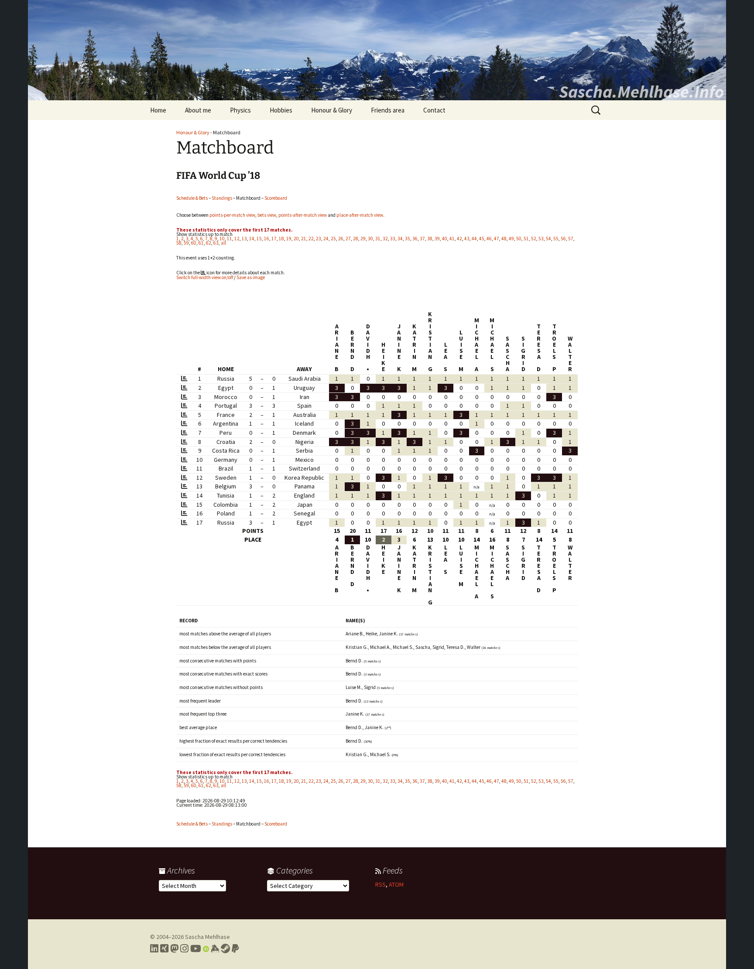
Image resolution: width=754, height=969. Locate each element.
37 (422, 238)
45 (481, 238)
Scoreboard (275, 198)
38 (429, 238)
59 (186, 243)
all (223, 243)
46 (489, 238)
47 (496, 238)
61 (201, 243)
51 (526, 238)
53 (541, 238)
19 (288, 238)
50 (518, 238)
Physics (240, 110)
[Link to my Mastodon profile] (174, 948)
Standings (222, 198)
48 (504, 238)
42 (459, 238)
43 (467, 238)
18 (281, 238)
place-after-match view (359, 215)
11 (229, 238)
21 (303, 238)
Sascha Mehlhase (207, 937)
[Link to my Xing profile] (164, 948)
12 (237, 238)
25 (333, 238)
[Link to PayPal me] (235, 948)
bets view (266, 215)
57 (570, 238)
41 (452, 238)
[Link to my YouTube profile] (195, 948)
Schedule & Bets (192, 198)
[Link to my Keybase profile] (215, 948)
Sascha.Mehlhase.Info (641, 91)
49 (511, 238)
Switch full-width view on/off (204, 277)
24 (326, 238)
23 (318, 238)
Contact (434, 110)
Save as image (250, 277)
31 (377, 238)
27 (348, 238)
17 (274, 238)
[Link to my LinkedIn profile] (154, 948)
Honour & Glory (331, 110)
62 (208, 243)
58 (179, 243)
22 (311, 238)
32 (385, 238)
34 (400, 238)
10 (222, 238)
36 (415, 238)
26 (340, 238)
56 (563, 238)
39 (437, 238)
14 (251, 238)
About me (198, 110)
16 (266, 238)
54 (548, 238)
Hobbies (281, 110)
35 (407, 238)
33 (392, 238)
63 (216, 243)
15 (259, 238)
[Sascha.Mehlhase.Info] (377, 50)
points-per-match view (232, 215)
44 (474, 238)
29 (363, 238)
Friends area (387, 110)
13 (244, 238)
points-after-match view (302, 215)
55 (556, 238)
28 (355, 238)
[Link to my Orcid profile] (206, 948)
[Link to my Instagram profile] (184, 948)
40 (444, 238)
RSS (380, 884)
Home (158, 110)
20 (296, 238)
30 (370, 238)
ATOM (396, 884)
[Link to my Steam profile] (225, 948)
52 (533, 238)
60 (193, 243)
